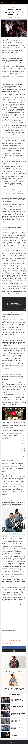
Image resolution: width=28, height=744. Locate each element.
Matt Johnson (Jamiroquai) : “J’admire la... (17, 734)
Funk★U (18, 17)
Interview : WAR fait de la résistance (17, 727)
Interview (14, 7)
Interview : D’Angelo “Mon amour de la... (17, 720)
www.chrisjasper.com (18, 632)
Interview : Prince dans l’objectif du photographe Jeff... (17, 701)
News (17, 698)
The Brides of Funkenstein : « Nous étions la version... (17, 707)
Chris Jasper (6, 640)
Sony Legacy (19, 640)
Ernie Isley (12, 640)
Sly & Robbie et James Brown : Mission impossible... (18, 714)
